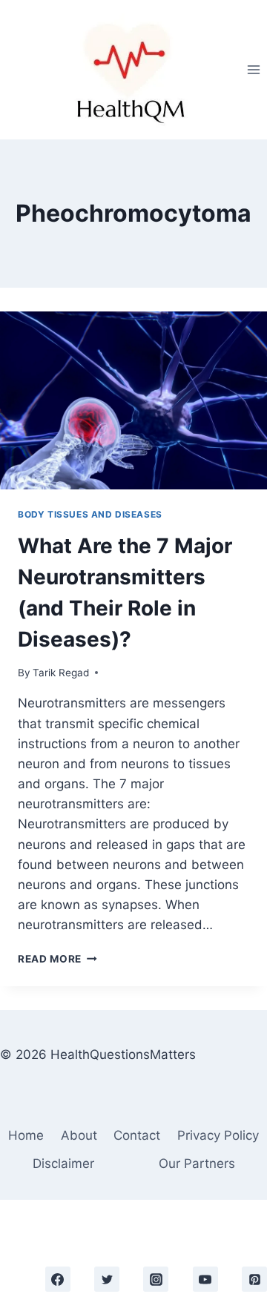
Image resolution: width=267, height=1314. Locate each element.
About (79, 1135)
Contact (136, 1135)
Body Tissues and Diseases (90, 514)
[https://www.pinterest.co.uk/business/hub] (254, 1279)
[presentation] (133, 400)
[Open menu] (253, 69)
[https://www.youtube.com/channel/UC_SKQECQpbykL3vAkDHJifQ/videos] (205, 1279)
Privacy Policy (218, 1135)
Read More (57, 959)
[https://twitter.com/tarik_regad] (106, 1279)
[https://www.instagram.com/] (155, 1279)
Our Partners (197, 1163)
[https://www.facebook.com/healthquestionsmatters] (57, 1279)
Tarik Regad (61, 673)
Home (26, 1135)
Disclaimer (63, 1163)
